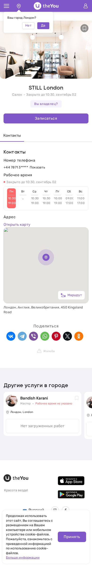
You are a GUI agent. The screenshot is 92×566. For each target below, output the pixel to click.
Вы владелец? (46, 104)
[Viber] (33, 336)
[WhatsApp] (44, 336)
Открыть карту (17, 224)
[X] (67, 336)
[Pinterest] (56, 336)
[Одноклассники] (78, 336)
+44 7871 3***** (16, 167)
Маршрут (74, 295)
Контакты (12, 135)
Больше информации (23, 558)
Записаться (46, 118)
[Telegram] (22, 336)
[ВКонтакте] (10, 336)
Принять (72, 536)
